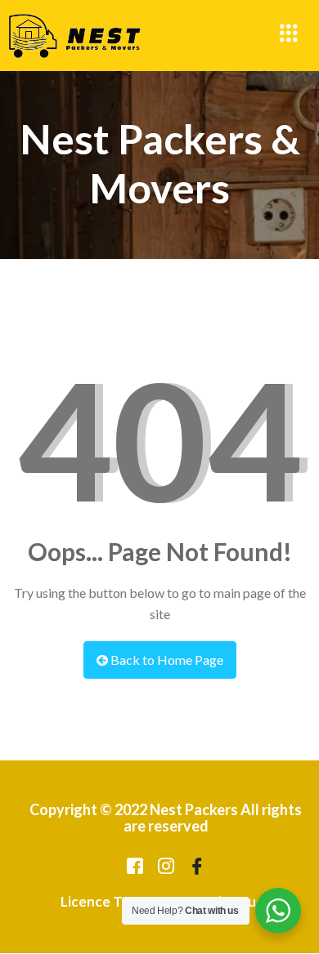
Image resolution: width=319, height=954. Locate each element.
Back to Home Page (165, 659)
